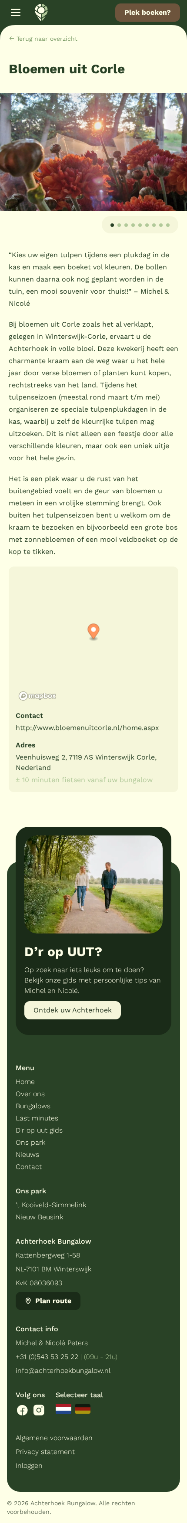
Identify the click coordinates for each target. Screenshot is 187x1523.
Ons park (30, 1142)
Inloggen (29, 1465)
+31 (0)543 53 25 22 (47, 1357)
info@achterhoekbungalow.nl (63, 1370)
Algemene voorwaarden (54, 1438)
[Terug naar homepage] (41, 12)
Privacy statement (45, 1452)
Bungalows (33, 1106)
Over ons (30, 1094)
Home (25, 1082)
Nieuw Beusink (39, 1217)
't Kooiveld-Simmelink (51, 1205)
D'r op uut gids (39, 1130)
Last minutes (37, 1118)
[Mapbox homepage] (37, 696)
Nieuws (27, 1154)
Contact (29, 1167)
